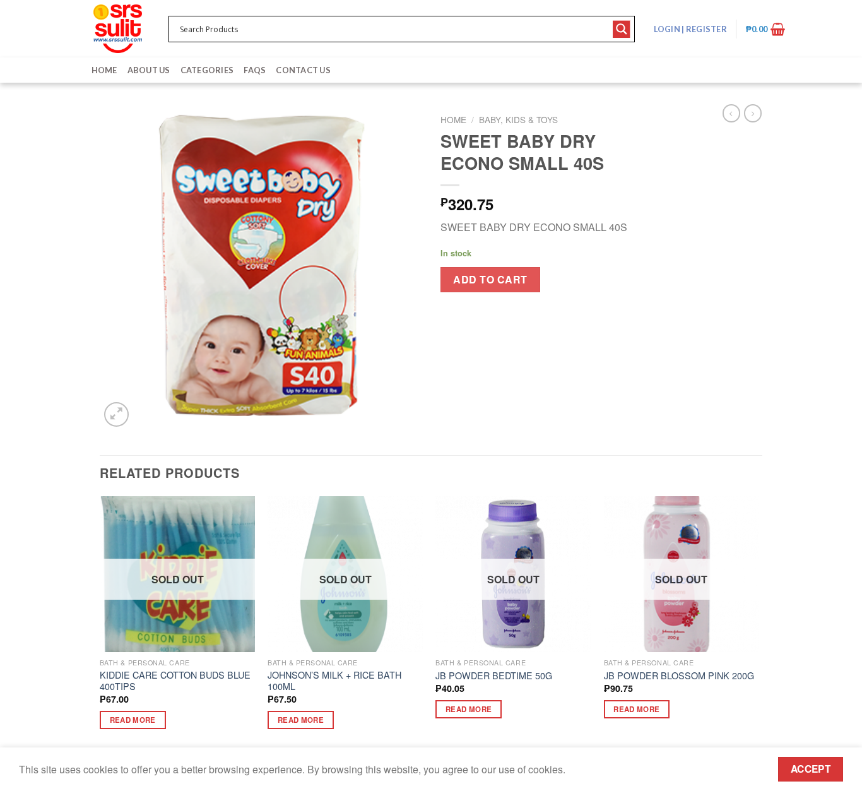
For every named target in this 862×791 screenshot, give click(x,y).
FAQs (255, 70)
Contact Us (303, 70)
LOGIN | (690, 29)
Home (104, 70)
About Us (148, 70)
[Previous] (100, 624)
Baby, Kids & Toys (518, 119)
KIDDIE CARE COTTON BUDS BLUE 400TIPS (175, 681)
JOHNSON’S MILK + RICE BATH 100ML (334, 681)
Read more (133, 720)
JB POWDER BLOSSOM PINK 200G (679, 676)
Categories (207, 70)
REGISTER (706, 29)
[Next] (758, 624)
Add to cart (490, 279)
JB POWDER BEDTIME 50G (493, 676)
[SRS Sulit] (118, 28)
